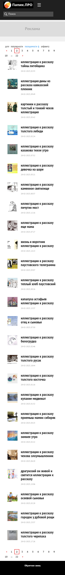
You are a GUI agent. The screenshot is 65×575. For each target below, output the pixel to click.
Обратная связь (32, 565)
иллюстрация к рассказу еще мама (37, 224)
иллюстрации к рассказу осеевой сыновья (37, 496)
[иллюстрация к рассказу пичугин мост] (13, 206)
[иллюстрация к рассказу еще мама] (13, 226)
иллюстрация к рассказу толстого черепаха (37, 534)
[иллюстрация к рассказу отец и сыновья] (13, 321)
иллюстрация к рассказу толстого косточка (37, 377)
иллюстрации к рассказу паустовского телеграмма (38, 262)
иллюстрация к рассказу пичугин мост (37, 205)
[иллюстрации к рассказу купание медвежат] (13, 397)
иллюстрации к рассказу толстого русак (37, 358)
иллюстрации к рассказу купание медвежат (37, 396)
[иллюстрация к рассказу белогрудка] (13, 340)
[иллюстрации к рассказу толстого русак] (13, 359)
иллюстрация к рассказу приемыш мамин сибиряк (38, 415)
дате (7, 46)
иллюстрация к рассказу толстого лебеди (37, 129)
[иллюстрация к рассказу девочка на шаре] (13, 168)
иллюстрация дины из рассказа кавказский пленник (35, 85)
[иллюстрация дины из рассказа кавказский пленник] (13, 84)
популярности (17, 46)
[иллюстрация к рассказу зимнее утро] (13, 436)
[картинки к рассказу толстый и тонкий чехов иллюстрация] (13, 107)
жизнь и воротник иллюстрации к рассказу (37, 243)
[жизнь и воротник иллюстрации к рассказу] (13, 245)
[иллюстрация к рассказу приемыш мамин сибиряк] (13, 417)
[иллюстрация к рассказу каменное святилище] (13, 187)
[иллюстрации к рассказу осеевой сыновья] (13, 497)
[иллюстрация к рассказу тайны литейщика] (13, 65)
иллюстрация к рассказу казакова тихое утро (37, 148)
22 (17, 55)
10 (6, 55)
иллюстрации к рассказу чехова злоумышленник (37, 453)
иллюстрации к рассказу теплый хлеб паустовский (38, 282)
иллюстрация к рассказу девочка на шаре (37, 167)
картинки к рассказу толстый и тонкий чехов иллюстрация (37, 108)
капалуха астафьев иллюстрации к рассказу (37, 301)
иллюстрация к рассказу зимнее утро (37, 434)
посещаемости (31, 46)
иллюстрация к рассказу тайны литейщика (37, 63)
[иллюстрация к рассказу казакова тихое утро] (13, 149)
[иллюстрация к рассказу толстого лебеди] (13, 130)
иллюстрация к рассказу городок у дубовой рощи (37, 515)
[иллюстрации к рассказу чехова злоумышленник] (13, 455)
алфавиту (45, 46)
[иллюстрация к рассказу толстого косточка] (13, 378)
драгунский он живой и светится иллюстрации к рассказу (37, 475)
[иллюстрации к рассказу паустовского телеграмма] (13, 264)
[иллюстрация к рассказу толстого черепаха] (13, 535)
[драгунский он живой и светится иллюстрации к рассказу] (13, 474)
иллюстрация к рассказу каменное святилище (37, 186)
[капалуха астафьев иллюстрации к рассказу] (13, 302)
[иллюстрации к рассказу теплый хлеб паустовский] (13, 283)
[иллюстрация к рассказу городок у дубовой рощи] (13, 516)
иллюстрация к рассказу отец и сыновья (37, 320)
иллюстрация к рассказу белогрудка (37, 339)
